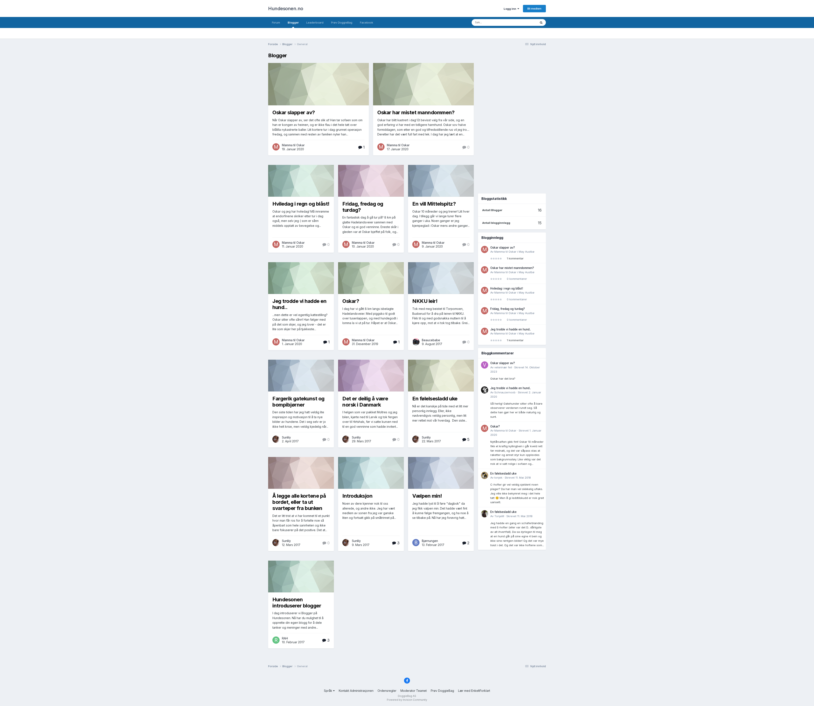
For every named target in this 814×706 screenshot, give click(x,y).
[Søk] (541, 22)
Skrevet (518, 477)
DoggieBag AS (407, 696)
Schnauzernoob (505, 392)
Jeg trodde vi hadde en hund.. (299, 304)
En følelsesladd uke (434, 398)
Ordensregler (387, 690)
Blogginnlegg (522, 22)
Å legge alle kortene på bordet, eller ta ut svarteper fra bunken (299, 502)
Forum (276, 22)
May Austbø (526, 251)
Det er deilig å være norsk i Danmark (365, 401)
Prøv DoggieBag (341, 22)
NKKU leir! (424, 301)
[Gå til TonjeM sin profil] (484, 513)
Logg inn (510, 8)
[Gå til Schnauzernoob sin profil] (484, 390)
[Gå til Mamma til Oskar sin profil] (276, 146)
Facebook (366, 22)
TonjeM (499, 516)
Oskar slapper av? (293, 112)
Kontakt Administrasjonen (356, 690)
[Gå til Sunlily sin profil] (276, 439)
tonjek (498, 477)
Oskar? (350, 301)
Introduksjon (357, 496)
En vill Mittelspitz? (434, 204)
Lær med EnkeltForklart (474, 690)
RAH (285, 638)
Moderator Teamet (413, 690)
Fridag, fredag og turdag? (362, 207)
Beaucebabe (431, 340)
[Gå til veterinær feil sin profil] (484, 365)
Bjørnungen (430, 541)
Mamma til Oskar (293, 145)
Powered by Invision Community (407, 699)
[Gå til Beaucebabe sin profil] (416, 341)
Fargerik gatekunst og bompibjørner (298, 401)
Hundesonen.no (285, 8)
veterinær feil (503, 367)
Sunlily (286, 437)
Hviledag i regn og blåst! (300, 204)
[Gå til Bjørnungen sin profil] (416, 542)
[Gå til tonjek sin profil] (484, 475)
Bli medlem (534, 8)
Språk (328, 690)
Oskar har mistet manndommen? (416, 112)
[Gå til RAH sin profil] (276, 640)
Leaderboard (314, 22)
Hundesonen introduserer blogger (296, 602)
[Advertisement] (512, 120)
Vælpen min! (427, 496)
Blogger (293, 22)
